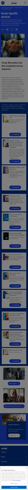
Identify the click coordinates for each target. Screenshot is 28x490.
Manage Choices (14, 483)
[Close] (26, 468)
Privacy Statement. (16, 480)
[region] (14, 478)
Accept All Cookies (14, 487)
